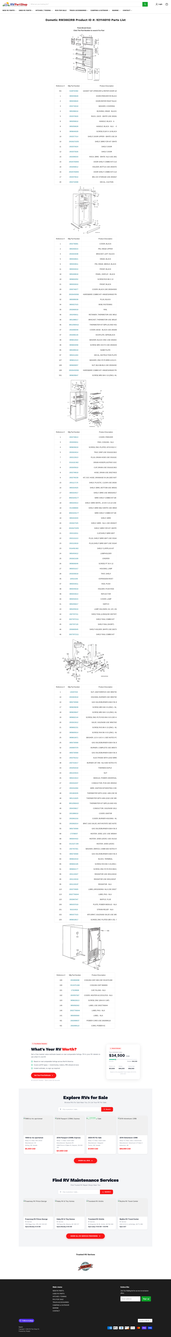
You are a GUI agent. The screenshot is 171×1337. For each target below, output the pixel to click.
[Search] (145, 4)
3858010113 (73, 360)
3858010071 (73, 737)
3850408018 (73, 274)
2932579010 (73, 177)
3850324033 (73, 518)
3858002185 (73, 864)
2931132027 (73, 874)
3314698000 (73, 508)
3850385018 (73, 350)
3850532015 (73, 599)
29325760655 (74, 162)
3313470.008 (75, 985)
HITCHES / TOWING (43, 10)
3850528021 (73, 259)
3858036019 (73, 447)
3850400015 (73, 249)
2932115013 (73, 457)
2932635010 (73, 467)
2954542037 (73, 783)
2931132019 (73, 879)
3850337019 (73, 904)
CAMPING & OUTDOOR (99, 10)
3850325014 (73, 503)
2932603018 (73, 697)
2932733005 (73, 889)
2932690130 (73, 335)
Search (107, 1192)
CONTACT (127, 10)
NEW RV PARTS (8, 10)
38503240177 (74, 498)
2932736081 (73, 244)
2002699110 (75, 1026)
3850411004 (73, 355)
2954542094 (73, 788)
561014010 (74, 909)
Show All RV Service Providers (84, 1236)
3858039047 (73, 375)
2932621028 (73, 558)
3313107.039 (73, 844)
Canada (144, 1320)
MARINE (115, 10)
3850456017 (73, 604)
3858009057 (73, 365)
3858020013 (74, 1000)
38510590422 (74, 325)
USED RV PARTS (25, 10)
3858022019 (73, 859)
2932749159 (73, 477)
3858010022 (73, 340)
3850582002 (74, 1005)
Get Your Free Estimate (42, 1075)
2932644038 (73, 254)
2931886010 (73, 813)
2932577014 (73, 136)
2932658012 (73, 167)
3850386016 (73, 111)
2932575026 (73, 152)
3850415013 (73, 778)
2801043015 (73, 773)
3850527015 (73, 304)
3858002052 (73, 279)
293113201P (73, 884)
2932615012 (73, 722)
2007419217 (73, 763)
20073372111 (74, 619)
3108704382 (73, 91)
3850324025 (73, 488)
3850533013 (73, 594)
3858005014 (73, 732)
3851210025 (73, 798)
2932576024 (73, 146)
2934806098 (74, 980)
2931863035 (73, 793)
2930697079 (73, 748)
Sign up (146, 1299)
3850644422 (73, 839)
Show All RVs (84, 1160)
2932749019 (73, 472)
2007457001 (73, 849)
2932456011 (73, 315)
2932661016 (73, 818)
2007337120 (73, 624)
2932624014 (73, 452)
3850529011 (73, 264)
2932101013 (73, 538)
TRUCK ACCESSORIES (78, 10)
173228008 (75, 990)
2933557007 (74, 995)
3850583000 (74, 1015)
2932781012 (73, 758)
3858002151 (73, 727)
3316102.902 (73, 462)
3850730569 (73, 702)
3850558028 (73, 126)
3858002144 (73, 717)
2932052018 (73, 768)
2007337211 (73, 614)
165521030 (74, 579)
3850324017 (73, 493)
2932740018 (73, 106)
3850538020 (73, 101)
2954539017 (73, 808)
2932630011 (73, 442)
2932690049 (73, 330)
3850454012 (73, 553)
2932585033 (73, 157)
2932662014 (73, 823)
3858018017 (73, 920)
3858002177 (73, 869)
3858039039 (73, 707)
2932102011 (73, 533)
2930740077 (73, 289)
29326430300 (74, 294)
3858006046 (73, 563)
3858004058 (73, 345)
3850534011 (73, 584)
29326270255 (74, 141)
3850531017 (73, 569)
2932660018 (73, 309)
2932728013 (73, 437)
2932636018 (73, 574)
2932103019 (73, 543)
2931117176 (73, 483)
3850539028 (73, 96)
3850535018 (73, 589)
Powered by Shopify (24, 1331)
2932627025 (73, 523)
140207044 (74, 692)
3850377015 (73, 914)
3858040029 (73, 131)
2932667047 (73, 899)
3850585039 (73, 299)
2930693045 (73, 629)
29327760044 (74, 894)
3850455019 (73, 609)
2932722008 (73, 182)
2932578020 (73, 116)
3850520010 (73, 269)
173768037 (74, 834)
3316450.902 (73, 548)
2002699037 (74, 1020)
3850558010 (73, 121)
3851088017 (73, 320)
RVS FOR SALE (60, 10)
